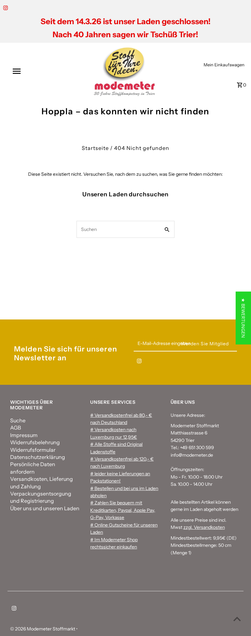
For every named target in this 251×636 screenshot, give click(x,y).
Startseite (95, 148)
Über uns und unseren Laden (44, 508)
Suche (17, 420)
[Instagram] (5, 8)
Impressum (24, 435)
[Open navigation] (28, 71)
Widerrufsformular (33, 450)
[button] (243, 318)
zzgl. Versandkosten (204, 527)
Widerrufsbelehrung (35, 442)
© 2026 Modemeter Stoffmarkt (43, 629)
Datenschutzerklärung (37, 457)
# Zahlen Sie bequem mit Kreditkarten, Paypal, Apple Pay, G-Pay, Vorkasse (122, 510)
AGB (15, 427)
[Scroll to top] (237, 619)
